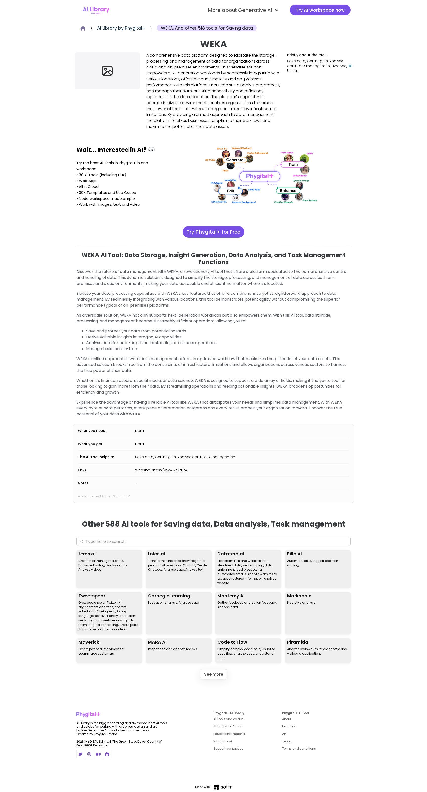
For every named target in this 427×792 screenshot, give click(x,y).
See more (213, 674)
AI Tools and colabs (229, 719)
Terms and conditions (299, 749)
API (284, 734)
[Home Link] (96, 10)
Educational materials (230, 734)
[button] (244, 10)
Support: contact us (228, 749)
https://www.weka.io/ (169, 470)
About (286, 719)
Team (286, 741)
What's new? (223, 741)
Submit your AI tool (228, 726)
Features (288, 726)
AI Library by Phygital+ (121, 28)
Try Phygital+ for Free (214, 231)
